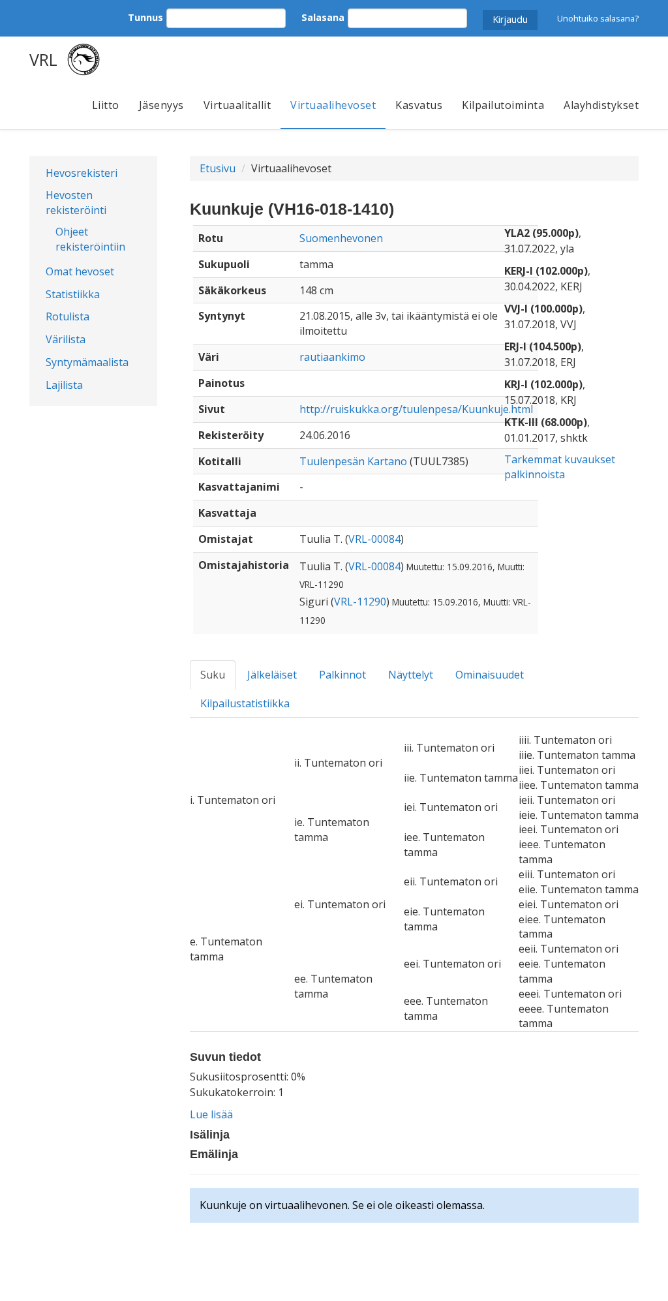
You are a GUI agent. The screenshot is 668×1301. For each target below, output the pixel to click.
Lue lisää (211, 1114)
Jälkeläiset (272, 674)
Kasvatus (418, 105)
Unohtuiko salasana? (598, 18)
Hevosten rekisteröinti (76, 202)
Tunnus (145, 17)
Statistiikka (73, 294)
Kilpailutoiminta (503, 105)
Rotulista (67, 316)
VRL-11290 (360, 601)
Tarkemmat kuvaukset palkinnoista (559, 467)
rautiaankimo (332, 357)
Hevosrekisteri (81, 173)
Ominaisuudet (489, 674)
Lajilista (64, 385)
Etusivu (217, 168)
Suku (212, 674)
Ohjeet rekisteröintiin (90, 239)
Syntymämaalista (87, 362)
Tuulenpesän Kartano (353, 461)
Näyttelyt (410, 674)
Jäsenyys (161, 105)
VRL (43, 59)
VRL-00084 (374, 539)
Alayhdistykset (601, 105)
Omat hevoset (80, 271)
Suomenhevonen (341, 238)
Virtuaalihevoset (333, 105)
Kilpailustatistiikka (245, 703)
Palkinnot (342, 674)
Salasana (322, 17)
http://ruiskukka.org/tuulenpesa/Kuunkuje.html (416, 409)
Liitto (105, 105)
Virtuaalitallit (237, 105)
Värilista (65, 339)
